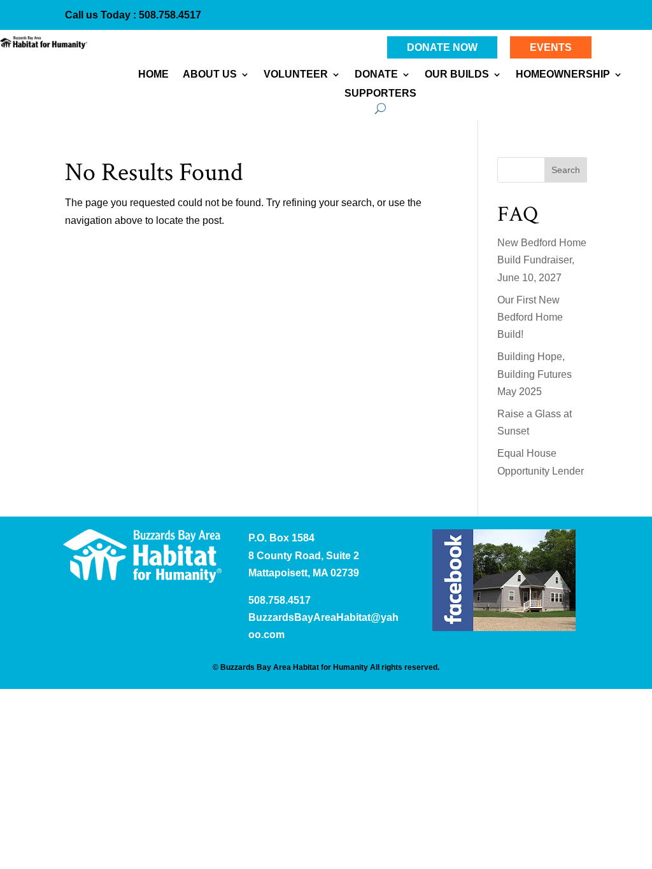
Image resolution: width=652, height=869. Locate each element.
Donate (376, 75)
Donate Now (442, 47)
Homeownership (563, 75)
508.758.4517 (168, 15)
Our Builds (457, 75)
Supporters (380, 94)
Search (565, 170)
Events (551, 47)
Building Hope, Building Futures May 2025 (534, 373)
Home (153, 75)
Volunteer (296, 75)
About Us (210, 75)
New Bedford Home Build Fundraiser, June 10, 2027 (541, 259)
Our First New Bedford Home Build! (530, 317)
